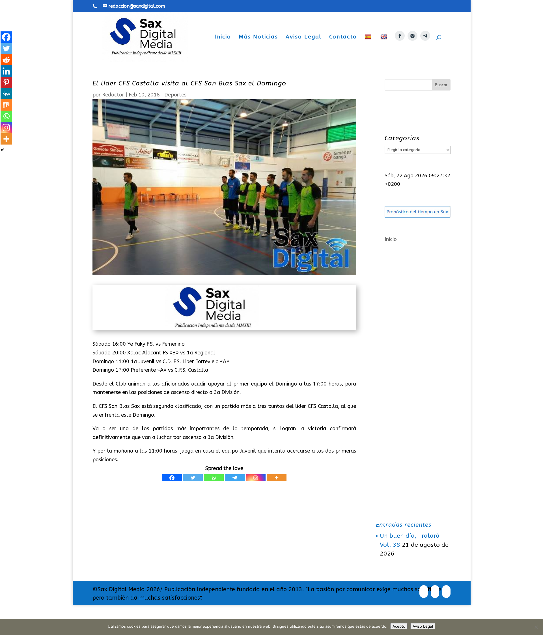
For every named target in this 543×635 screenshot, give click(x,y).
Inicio (223, 37)
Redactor (113, 95)
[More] (276, 477)
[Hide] (2, 150)
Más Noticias (258, 37)
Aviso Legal (304, 37)
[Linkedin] (6, 71)
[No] (536, 627)
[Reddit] (6, 59)
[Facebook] (172, 477)
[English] (384, 48)
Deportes (175, 95)
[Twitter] (193, 477)
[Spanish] (369, 48)
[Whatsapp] (214, 477)
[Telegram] (235, 477)
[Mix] (6, 105)
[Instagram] (256, 477)
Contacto (343, 37)
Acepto (399, 626)
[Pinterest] (6, 82)
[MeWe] (6, 93)
